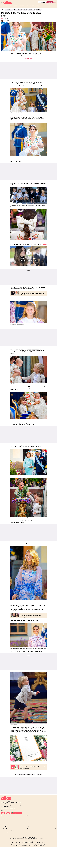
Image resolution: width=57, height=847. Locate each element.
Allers (46, 826)
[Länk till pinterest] (9, 813)
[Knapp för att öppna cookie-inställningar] (55, 2)
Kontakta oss (48, 818)
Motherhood (36, 838)
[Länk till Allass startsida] (19, 2)
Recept (32, 838)
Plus (43, 5)
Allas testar (38, 9)
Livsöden (3, 5)
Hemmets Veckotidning (50, 828)
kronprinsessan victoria (20, 774)
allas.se (45, 844)
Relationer (15, 5)
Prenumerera (42, 2)
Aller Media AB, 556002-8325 (22, 845)
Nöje (27, 828)
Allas (46, 824)
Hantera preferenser (6, 826)
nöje (2, 18)
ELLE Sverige (15, 842)
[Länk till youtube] (7, 813)
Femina (26, 838)
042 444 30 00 (24, 844)
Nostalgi (25, 9)
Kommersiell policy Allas (7, 832)
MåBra (29, 838)
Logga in (50, 2)
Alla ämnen (4, 820)
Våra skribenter (5, 822)
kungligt (28, 774)
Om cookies (4, 824)
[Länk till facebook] (2, 813)
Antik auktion (48, 832)
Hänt (15, 838)
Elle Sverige (12, 838)
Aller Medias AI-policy (6, 830)
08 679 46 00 (42, 845)
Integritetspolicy (5, 828)
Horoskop (37, 5)
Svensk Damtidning (20, 838)
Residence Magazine (43, 838)
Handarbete (21, 5)
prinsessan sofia (38, 774)
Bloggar (32, 5)
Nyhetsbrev (4, 818)
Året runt (47, 830)
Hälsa (27, 820)
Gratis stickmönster (18, 9)
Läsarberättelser (9, 9)
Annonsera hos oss (49, 820)
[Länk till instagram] (4, 813)
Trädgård (8, 5)
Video (27, 5)
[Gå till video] (45, 244)
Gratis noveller (32, 9)
